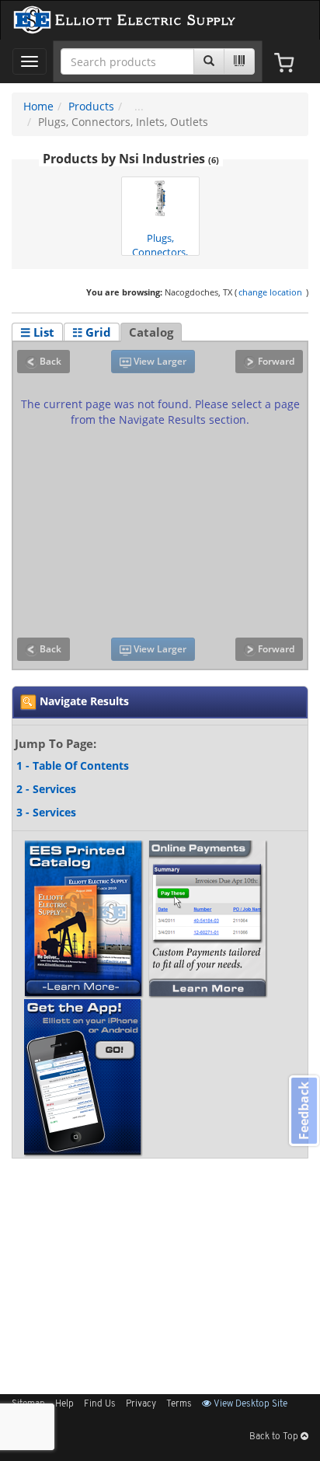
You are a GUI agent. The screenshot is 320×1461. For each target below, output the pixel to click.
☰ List (37, 332)
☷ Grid (91, 332)
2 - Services (46, 788)
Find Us (100, 1404)
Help (64, 1404)
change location (270, 292)
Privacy (141, 1404)
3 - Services (46, 812)
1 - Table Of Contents (72, 765)
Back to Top (275, 1437)
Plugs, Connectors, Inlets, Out (160, 244)
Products (91, 106)
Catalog (151, 332)
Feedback (303, 1111)
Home (38, 106)
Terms (179, 1404)
